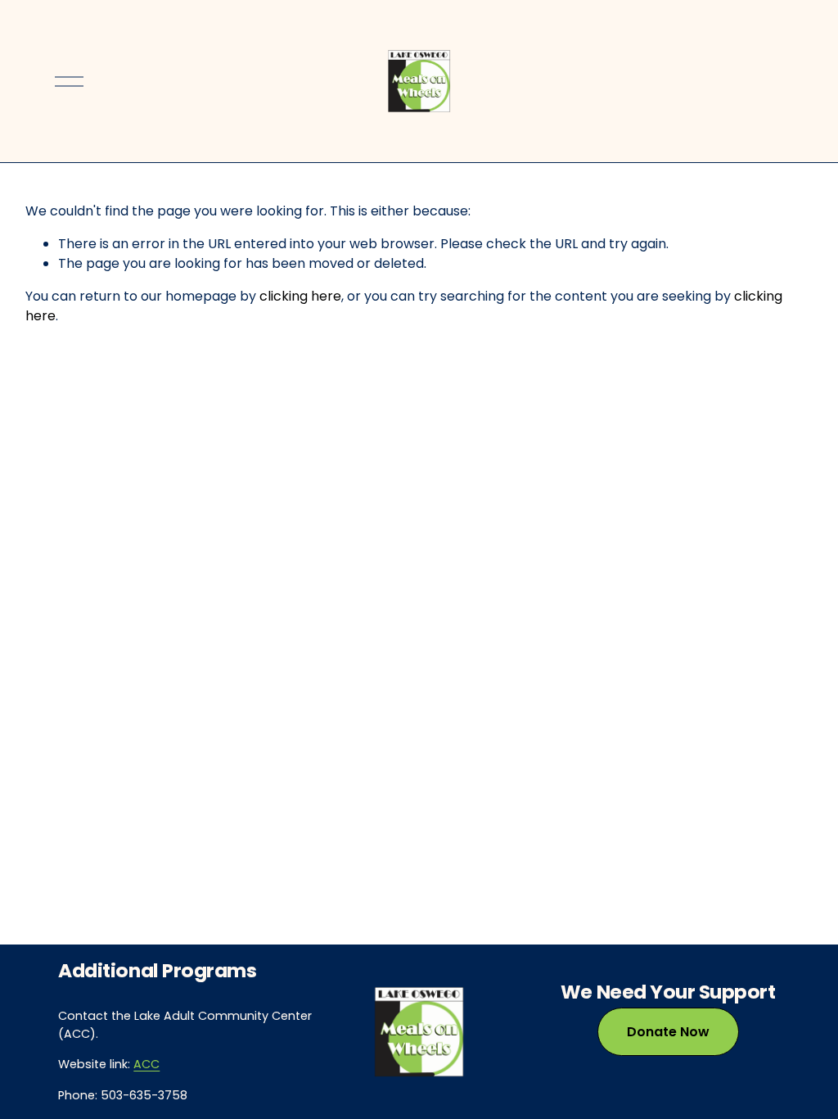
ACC (146, 1064)
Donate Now (668, 1031)
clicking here (300, 296)
